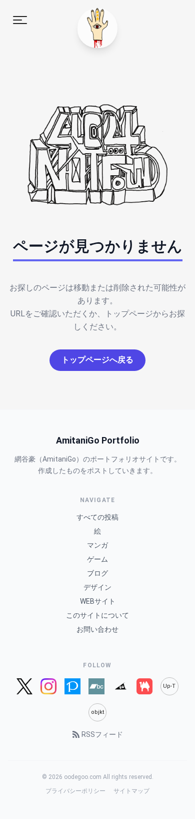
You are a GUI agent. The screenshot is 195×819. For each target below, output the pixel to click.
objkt (97, 712)
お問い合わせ (97, 629)
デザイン (98, 587)
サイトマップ (132, 790)
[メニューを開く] (20, 20)
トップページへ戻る (98, 359)
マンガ (97, 545)
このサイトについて (97, 615)
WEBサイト (98, 601)
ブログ (97, 573)
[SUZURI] (120, 686)
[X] (24, 686)
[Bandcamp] (96, 686)
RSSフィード (102, 734)
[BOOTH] (144, 686)
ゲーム (97, 559)
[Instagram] (48, 686)
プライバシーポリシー (76, 790)
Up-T (169, 686)
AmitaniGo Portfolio (98, 440)
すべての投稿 (97, 517)
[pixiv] (72, 686)
